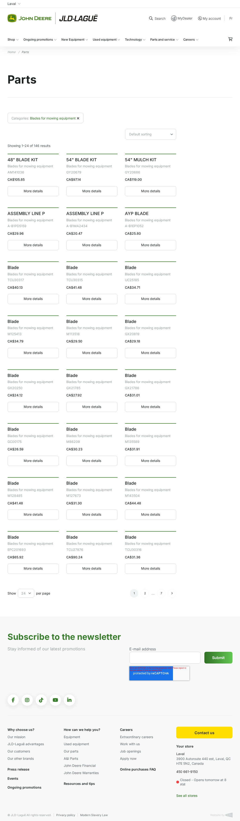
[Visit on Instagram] (27, 700)
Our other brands (21, 758)
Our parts (71, 751)
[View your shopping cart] (230, 39)
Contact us (204, 732)
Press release (18, 769)
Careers (189, 39)
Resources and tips (79, 784)
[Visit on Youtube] (55, 700)
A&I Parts (71, 758)
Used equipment (104, 39)
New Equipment (72, 39)
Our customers (19, 751)
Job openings (130, 751)
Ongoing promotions (38, 39)
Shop (11, 39)
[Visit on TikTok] (41, 700)
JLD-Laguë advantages (26, 744)
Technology (133, 39)
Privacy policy (65, 815)
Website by (217, 815)
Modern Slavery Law (94, 815)
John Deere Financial (80, 765)
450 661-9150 (187, 772)
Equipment (72, 737)
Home (11, 52)
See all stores (187, 796)
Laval (180, 754)
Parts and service (162, 39)
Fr (230, 18)
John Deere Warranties (81, 773)
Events (13, 778)
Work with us (130, 744)
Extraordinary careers (136, 737)
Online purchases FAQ (138, 769)
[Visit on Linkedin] (69, 700)
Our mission (16, 737)
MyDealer (185, 18)
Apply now (128, 758)
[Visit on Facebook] (13, 700)
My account (212, 18)
